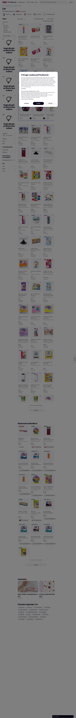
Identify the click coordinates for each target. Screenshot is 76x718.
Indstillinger (26, 103)
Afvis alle (50, 103)
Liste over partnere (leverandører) (27, 99)
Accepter (38, 103)
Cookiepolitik (23, 88)
